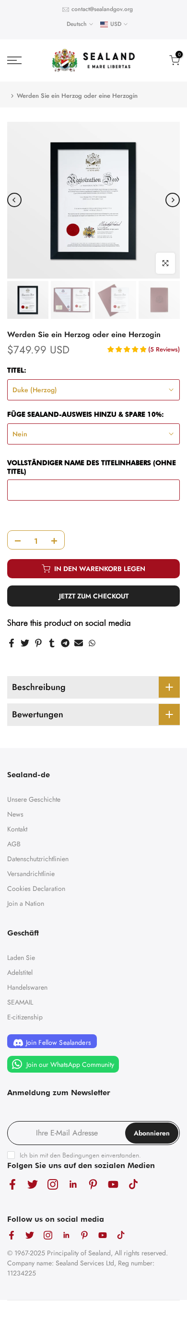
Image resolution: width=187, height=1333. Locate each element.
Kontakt (17, 829)
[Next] (172, 200)
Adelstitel (20, 972)
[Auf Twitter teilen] (25, 643)
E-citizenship (25, 1017)
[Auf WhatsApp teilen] (92, 643)
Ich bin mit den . (80, 1155)
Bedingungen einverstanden (100, 1155)
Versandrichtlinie (31, 873)
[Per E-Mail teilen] (78, 643)
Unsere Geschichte (33, 799)
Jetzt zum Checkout (94, 596)
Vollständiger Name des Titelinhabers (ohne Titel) (91, 467)
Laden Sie (21, 957)
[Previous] (14, 200)
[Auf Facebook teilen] (11, 643)
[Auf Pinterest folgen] (93, 1184)
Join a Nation (25, 903)
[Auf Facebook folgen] (12, 1184)
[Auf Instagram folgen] (52, 1184)
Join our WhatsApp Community (69, 1064)
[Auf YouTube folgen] (113, 1184)
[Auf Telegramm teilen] (65, 643)
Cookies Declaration (36, 888)
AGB (14, 844)
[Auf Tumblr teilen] (51, 643)
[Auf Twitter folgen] (32, 1184)
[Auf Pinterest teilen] (38, 643)
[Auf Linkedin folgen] (73, 1184)
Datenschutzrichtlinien (38, 859)
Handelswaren (27, 987)
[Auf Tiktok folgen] (133, 1184)
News (15, 814)
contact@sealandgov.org (102, 9)
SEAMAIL (20, 1002)
